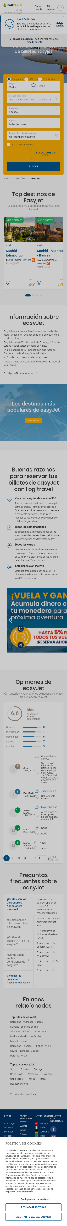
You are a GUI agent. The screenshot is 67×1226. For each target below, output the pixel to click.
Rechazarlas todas (33, 1207)
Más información (25, 1192)
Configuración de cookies (34, 1199)
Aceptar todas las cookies (33, 1216)
